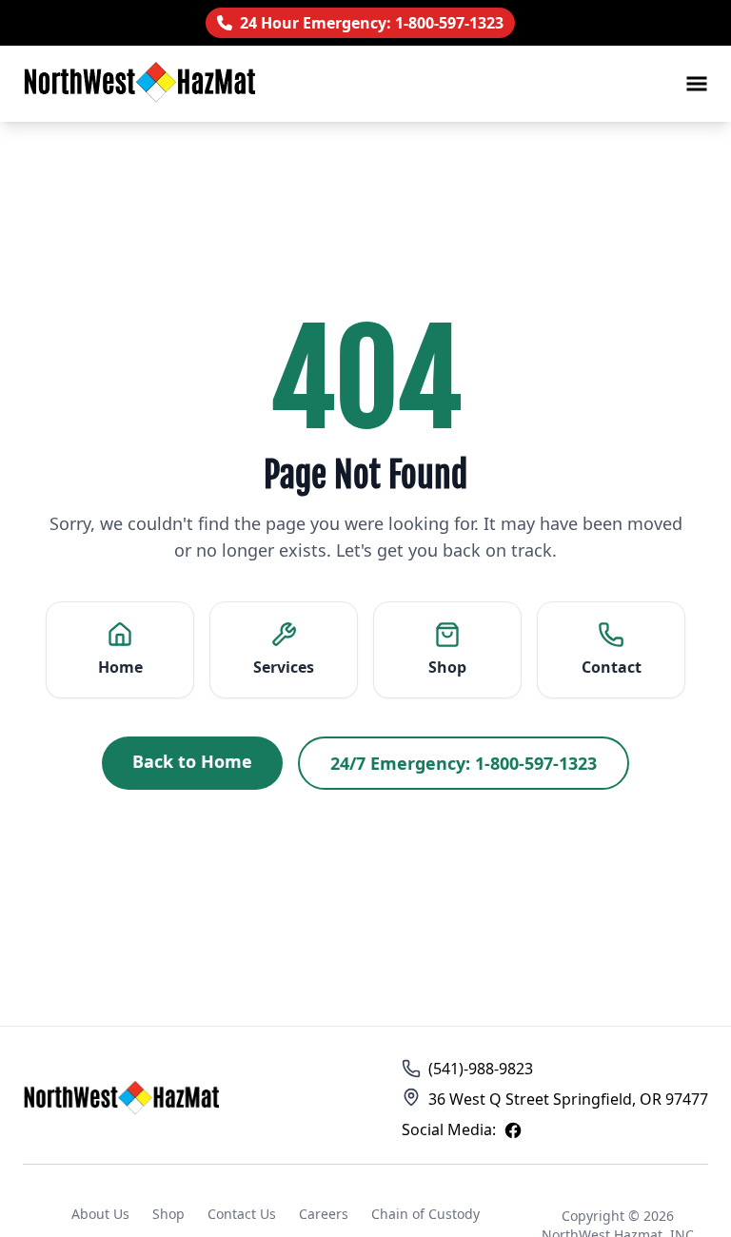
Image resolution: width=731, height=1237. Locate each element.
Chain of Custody (425, 1214)
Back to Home (192, 761)
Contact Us (241, 1214)
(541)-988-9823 (480, 1068)
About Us (100, 1214)
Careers (323, 1214)
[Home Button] (123, 1099)
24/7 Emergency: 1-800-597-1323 (463, 763)
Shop (168, 1214)
